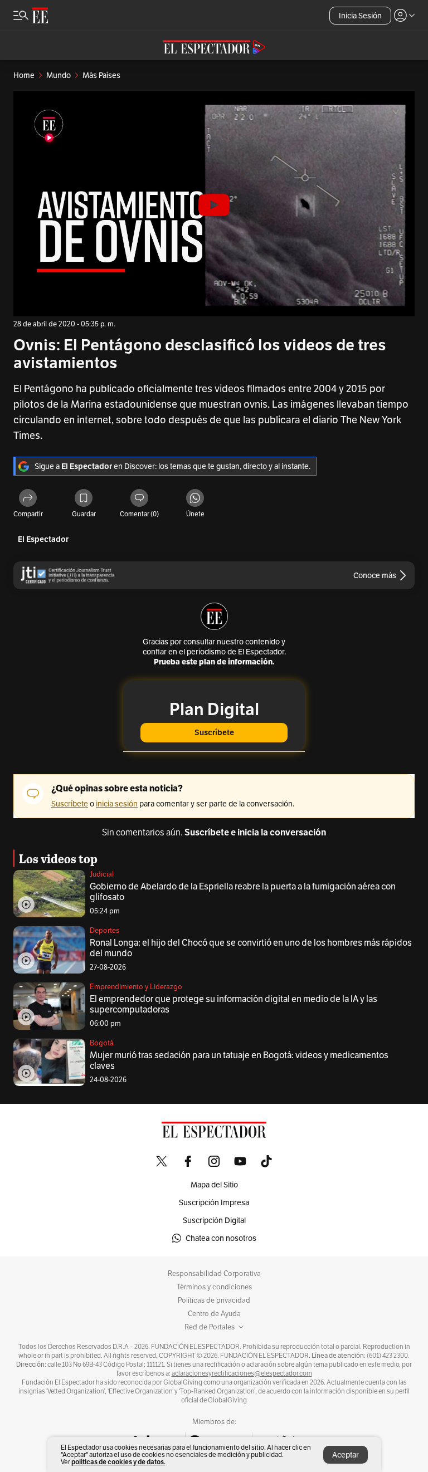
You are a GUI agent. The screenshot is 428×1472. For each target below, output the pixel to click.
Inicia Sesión (360, 16)
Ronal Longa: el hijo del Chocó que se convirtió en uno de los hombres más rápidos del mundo (251, 948)
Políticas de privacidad (214, 1300)
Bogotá (102, 1043)
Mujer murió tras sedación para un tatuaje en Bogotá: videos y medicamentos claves (239, 1060)
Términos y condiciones (214, 1287)
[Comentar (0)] (139, 498)
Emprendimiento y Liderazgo (136, 986)
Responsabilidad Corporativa (214, 1274)
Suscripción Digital (214, 1220)
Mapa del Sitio (214, 1185)
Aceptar (345, 1455)
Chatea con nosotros (221, 1238)
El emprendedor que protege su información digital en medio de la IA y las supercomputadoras (233, 1004)
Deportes (104, 930)
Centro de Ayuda (214, 1314)
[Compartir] (28, 498)
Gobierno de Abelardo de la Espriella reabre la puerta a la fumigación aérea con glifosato (243, 892)
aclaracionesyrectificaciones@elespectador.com (242, 1373)
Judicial (102, 874)
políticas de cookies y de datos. (118, 1462)
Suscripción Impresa (214, 1202)
